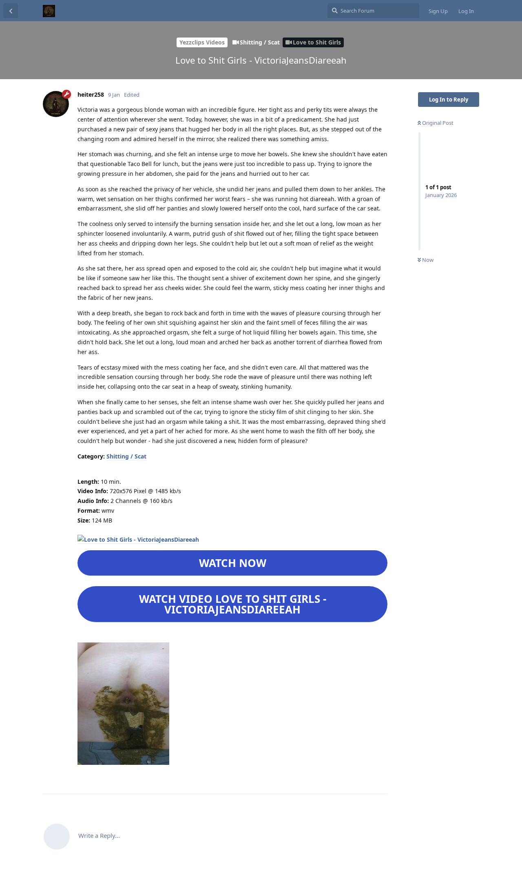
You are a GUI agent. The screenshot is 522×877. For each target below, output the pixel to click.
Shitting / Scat (126, 456)
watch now (232, 563)
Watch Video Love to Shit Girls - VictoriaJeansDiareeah (232, 604)
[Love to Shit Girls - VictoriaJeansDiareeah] (138, 540)
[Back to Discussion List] (10, 10)
